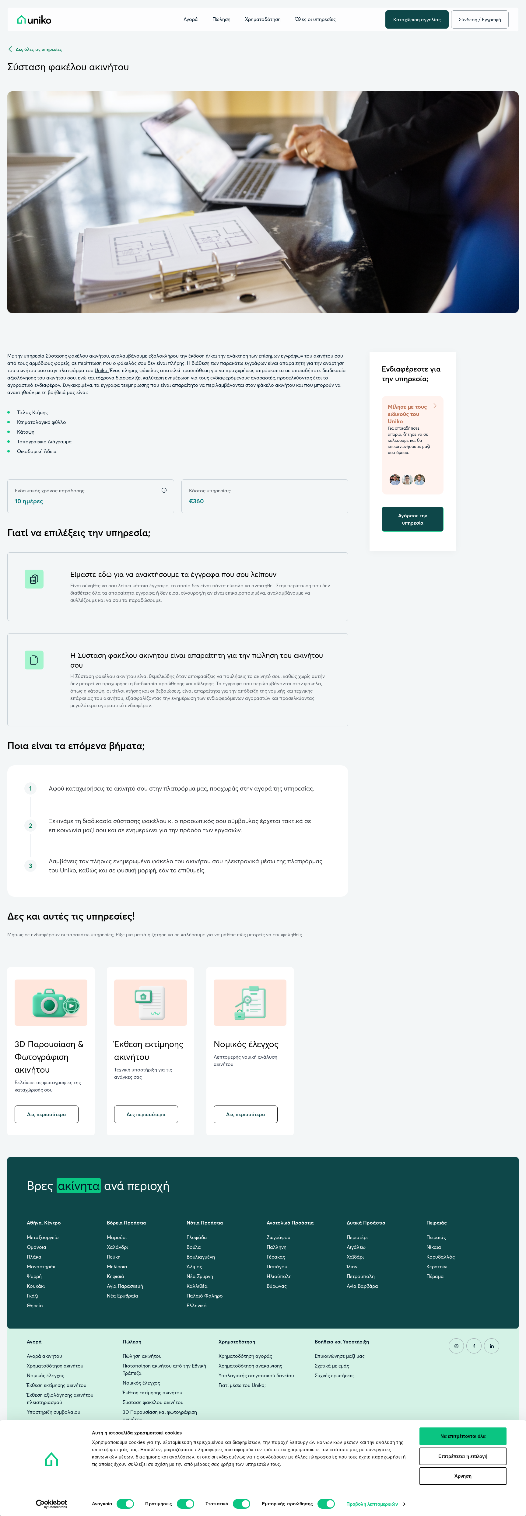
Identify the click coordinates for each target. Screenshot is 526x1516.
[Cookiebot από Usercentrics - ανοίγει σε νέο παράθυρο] (51, 1504)
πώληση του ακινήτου (286, 655)
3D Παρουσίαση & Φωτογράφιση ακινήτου (49, 1057)
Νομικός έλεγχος (246, 1044)
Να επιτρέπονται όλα (463, 1436)
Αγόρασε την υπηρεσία (412, 519)
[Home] (34, 19)
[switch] (185, 1504)
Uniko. (102, 370)
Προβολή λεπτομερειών (372, 1504)
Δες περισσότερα (46, 1114)
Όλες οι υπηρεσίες (315, 19)
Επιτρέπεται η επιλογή (462, 1456)
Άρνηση (463, 1476)
